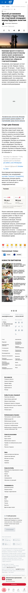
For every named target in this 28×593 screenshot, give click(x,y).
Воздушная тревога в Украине (12, 403)
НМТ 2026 (6, 476)
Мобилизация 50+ (8, 419)
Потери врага (7, 409)
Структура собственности (18, 359)
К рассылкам (9, 529)
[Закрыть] (25, 578)
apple (17, 540)
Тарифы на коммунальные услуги (13, 442)
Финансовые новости (9, 440)
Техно (3, 6)
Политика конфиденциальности (7, 359)
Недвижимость (8, 485)
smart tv (6, 544)
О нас (3, 339)
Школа (6, 473)
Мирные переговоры (9, 401)
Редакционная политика (5, 345)
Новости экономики (10, 434)
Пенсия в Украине (9, 447)
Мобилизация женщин (10, 421)
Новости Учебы (9, 468)
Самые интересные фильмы (11, 454)
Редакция (4, 342)
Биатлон (6, 505)
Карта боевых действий (10, 399)
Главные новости (8, 379)
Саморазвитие (8, 478)
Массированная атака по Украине (13, 405)
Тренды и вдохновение (10, 491)
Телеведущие (5, 350)
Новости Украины (9, 381)
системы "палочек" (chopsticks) (12, 176)
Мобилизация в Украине (11, 415)
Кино (5, 452)
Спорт (6, 497)
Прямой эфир (7, 383)
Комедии (6, 460)
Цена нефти (7, 436)
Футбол (6, 501)
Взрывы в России (8, 407)
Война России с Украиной (12, 395)
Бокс (5, 499)
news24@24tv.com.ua (7, 316)
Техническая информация (18, 351)
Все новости (8, 377)
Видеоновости (8, 385)
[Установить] (14, 581)
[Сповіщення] (26, 2)
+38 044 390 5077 (19, 316)
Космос (8, 6)
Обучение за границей (10, 480)
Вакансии (17, 356)
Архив (16, 362)
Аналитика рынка (8, 487)
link (15, 322)
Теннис (6, 503)
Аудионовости (8, 387)
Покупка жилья (8, 489)
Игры (16, 367)
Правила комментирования (19, 347)
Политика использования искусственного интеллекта (5, 364)
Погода (6, 389)
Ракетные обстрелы (9, 397)
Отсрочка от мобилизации (11, 425)
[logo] (10, 2)
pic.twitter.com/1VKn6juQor (12, 163)
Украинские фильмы (9, 456)
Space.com (11, 26)
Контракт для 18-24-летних (11, 423)
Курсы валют (7, 438)
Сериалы (6, 462)
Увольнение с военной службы (12, 417)
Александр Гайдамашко (11, 23)
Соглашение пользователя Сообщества (18, 343)
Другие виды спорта (9, 507)
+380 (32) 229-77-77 (10, 567)
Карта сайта (18, 365)
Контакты (17, 353)
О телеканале (5, 348)
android (6, 540)
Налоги (6, 445)
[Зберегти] (24, 30)
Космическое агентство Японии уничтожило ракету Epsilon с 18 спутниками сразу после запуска (13, 119)
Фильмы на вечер (9, 458)
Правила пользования (7, 355)
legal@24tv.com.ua (20, 569)
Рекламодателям (6, 353)
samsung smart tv (17, 544)
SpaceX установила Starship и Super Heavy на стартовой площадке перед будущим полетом (18, 6)
